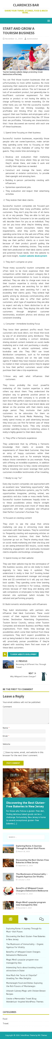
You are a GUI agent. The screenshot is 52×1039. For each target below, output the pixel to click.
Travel (6, 1023)
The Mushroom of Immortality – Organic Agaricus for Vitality (32, 875)
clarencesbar (32, 39)
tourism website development (23, 654)
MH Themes (42, 1035)
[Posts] (10, 919)
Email (5, 736)
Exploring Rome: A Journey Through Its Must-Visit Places (30, 847)
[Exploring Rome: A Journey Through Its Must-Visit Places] (8, 851)
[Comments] (41, 919)
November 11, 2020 (14, 39)
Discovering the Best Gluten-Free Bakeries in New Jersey (32, 861)
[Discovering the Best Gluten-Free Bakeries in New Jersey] (26, 783)
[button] (48, 21)
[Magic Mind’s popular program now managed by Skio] (8, 908)
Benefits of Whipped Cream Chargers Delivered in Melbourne (32, 889)
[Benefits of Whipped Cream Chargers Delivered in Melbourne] (8, 894)
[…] (15, 823)
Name (6, 728)
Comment (7, 707)
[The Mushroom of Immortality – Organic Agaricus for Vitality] (8, 879)
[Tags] (26, 919)
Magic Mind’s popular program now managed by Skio (31, 903)
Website (6, 744)
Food (5, 1019)
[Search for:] (26, 837)
